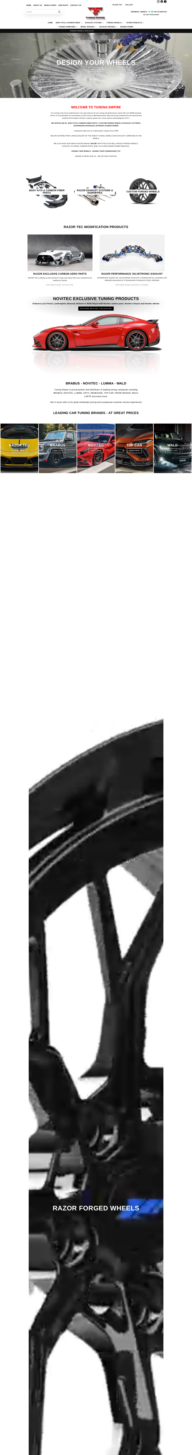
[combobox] (43, 12)
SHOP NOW (96, 69)
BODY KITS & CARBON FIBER (68, 23)
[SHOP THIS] (58, 448)
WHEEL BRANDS (87, 27)
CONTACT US (75, 5)
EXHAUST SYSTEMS (93, 23)
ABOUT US (37, 5)
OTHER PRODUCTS (134, 23)
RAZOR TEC (117, 5)
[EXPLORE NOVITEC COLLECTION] (96, 335)
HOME (28, 5)
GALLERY (129, 5)
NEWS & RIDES (50, 5)
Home (50, 23)
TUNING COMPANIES (67, 27)
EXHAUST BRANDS (107, 27)
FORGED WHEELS (114, 23)
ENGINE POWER (126, 27)
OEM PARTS (63, 5)
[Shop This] (19, 448)
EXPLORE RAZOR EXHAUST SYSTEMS (132, 285)
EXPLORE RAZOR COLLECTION (59, 285)
